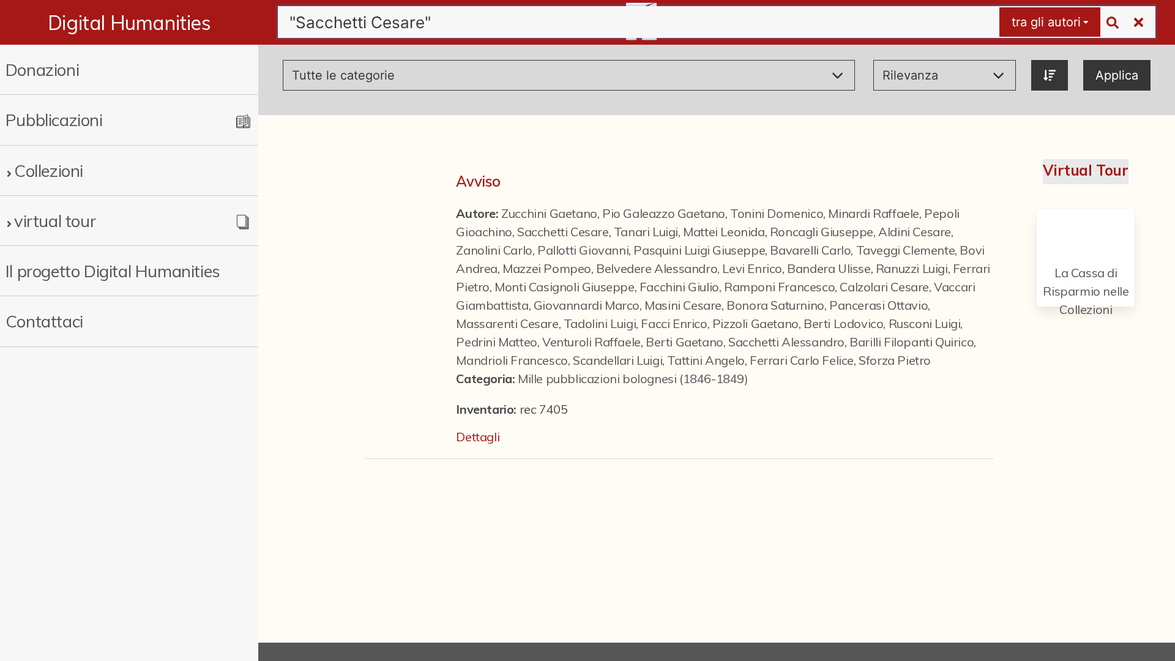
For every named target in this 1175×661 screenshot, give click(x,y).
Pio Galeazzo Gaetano (663, 213)
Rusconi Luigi (925, 323)
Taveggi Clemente (905, 250)
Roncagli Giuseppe (821, 231)
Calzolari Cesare (884, 286)
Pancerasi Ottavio (878, 305)
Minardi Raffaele (873, 213)
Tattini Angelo (705, 360)
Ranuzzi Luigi (912, 268)
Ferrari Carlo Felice (802, 360)
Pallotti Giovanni (583, 250)
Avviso (478, 181)
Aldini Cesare (914, 231)
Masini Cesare (683, 305)
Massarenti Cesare (507, 323)
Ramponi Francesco (779, 286)
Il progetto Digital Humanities (113, 271)
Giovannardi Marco (587, 305)
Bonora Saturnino (775, 305)
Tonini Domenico (776, 213)
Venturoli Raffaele (591, 341)
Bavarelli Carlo (810, 250)
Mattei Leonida (723, 231)
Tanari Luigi (646, 231)
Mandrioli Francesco (511, 360)
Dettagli (477, 436)
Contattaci (44, 321)
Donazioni (42, 69)
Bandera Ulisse (828, 268)
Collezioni (48, 170)
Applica (1116, 75)
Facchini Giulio (679, 286)
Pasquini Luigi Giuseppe (699, 250)
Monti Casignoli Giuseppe (564, 286)
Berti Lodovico (843, 323)
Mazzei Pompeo (546, 268)
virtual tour (54, 220)
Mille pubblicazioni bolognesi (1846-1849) (633, 378)
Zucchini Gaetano (549, 213)
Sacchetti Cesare (563, 231)
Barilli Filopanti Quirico (911, 341)
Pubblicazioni (54, 119)
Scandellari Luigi (617, 360)
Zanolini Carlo (494, 250)
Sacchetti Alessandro (786, 341)
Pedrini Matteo (496, 341)
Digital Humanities (129, 22)
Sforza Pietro (895, 360)
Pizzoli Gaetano (755, 323)
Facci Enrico (674, 323)
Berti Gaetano (684, 341)
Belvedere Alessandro (656, 268)
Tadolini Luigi (600, 323)
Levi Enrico (752, 268)
